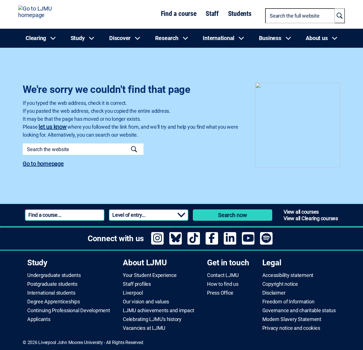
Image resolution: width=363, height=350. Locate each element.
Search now (232, 215)
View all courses (301, 212)
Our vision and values (146, 302)
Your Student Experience (149, 275)
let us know (52, 126)
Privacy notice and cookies (291, 328)
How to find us (223, 284)
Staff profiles (137, 284)
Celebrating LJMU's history (152, 319)
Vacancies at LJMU (144, 328)
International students (51, 293)
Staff (212, 14)
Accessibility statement (287, 275)
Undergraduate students (54, 275)
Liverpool (133, 293)
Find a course (179, 14)
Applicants (38, 319)
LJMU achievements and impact (158, 310)
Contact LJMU (223, 275)
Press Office (220, 293)
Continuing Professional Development (68, 310)
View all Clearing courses (311, 218)
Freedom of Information (288, 302)
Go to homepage (43, 163)
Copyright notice (280, 284)
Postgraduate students (52, 284)
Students (240, 14)
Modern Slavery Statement (291, 319)
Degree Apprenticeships (53, 302)
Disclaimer (274, 293)
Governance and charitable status (299, 310)
